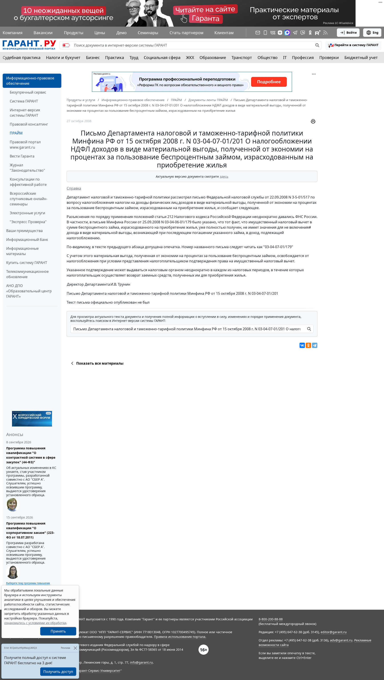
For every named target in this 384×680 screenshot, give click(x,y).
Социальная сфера (162, 57)
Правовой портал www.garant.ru (25, 145)
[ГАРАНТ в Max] (287, 32)
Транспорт (242, 57)
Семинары (148, 32)
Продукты (73, 32)
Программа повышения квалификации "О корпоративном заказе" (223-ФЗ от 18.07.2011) (30, 530)
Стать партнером (186, 32)
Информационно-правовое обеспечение (30, 81)
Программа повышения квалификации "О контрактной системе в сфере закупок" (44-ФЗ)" (30, 455)
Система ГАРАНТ (24, 101)
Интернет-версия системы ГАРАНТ (25, 113)
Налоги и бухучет (63, 57)
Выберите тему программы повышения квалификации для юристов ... (28, 585)
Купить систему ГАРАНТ (26, 262)
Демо (121, 32)
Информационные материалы (22, 251)
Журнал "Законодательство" (27, 168)
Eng (375, 32)
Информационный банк (27, 239)
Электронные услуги (27, 212)
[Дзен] (280, 32)
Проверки (329, 57)
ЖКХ (190, 57)
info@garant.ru (141, 662)
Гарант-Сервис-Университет (98, 670)
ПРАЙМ (16, 133)
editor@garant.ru (334, 632)
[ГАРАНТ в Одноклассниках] (310, 32)
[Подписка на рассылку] (257, 32)
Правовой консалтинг (29, 124)
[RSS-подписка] (325, 32)
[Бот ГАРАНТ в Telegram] (302, 32)
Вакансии (43, 32)
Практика (114, 57)
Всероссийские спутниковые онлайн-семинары (28, 198)
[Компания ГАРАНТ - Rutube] (317, 32)
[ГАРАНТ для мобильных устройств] (265, 32)
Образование (213, 57)
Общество (268, 57)
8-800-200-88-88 (271, 619)
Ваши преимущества (24, 230)
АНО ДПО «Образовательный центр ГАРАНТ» (29, 291)
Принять (58, 631)
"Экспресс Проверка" (28, 221)
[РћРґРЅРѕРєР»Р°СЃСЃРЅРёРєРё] (308, 345)
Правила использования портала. (180, 637)
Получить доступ (58, 671)
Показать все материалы (100, 363)
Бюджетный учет (361, 57)
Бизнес (93, 57)
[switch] (66, 45)
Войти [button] (351, 32)
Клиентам (224, 32)
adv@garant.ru (341, 640)
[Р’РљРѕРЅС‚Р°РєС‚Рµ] (302, 345)
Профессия (303, 57)
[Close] (75, 648)
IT (285, 57)
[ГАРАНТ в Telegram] (295, 32)
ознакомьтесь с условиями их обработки (35, 623)
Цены (99, 32)
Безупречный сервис (28, 92)
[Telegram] (314, 345)
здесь (224, 176)
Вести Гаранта (22, 156)
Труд (134, 57)
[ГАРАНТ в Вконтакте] (273, 32)
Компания (12, 32)
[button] (353, 45)
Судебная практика (21, 57)
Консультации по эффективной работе (28, 182)
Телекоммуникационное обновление (27, 274)
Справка (74, 188)
